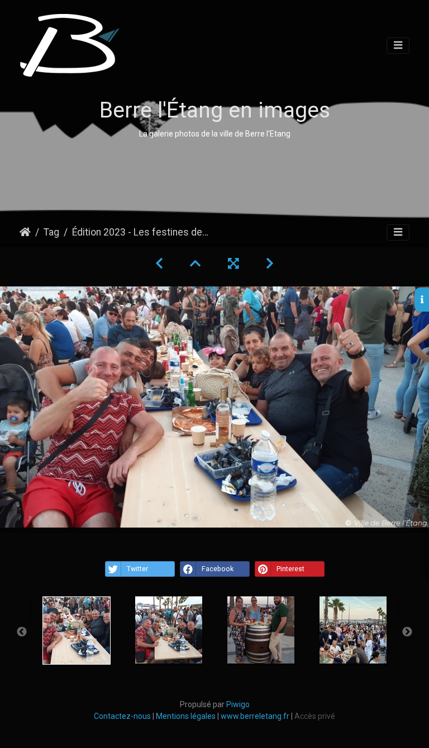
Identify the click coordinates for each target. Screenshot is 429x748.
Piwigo (238, 704)
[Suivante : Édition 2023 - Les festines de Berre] (269, 263)
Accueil (25, 232)
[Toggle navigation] (398, 45)
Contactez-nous (123, 716)
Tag (51, 232)
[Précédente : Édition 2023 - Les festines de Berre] (159, 263)
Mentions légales (186, 716)
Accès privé (314, 716)
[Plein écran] (233, 263)
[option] (76, 630)
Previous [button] (21, 632)
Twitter (137, 569)
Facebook (217, 569)
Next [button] (407, 632)
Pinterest (290, 569)
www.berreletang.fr (255, 716)
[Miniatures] (195, 263)
